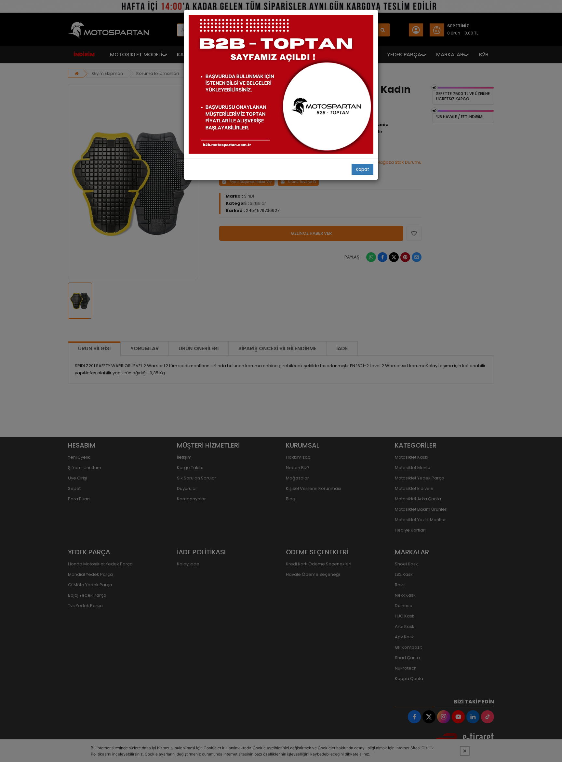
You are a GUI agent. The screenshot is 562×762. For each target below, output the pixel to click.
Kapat (362, 169)
